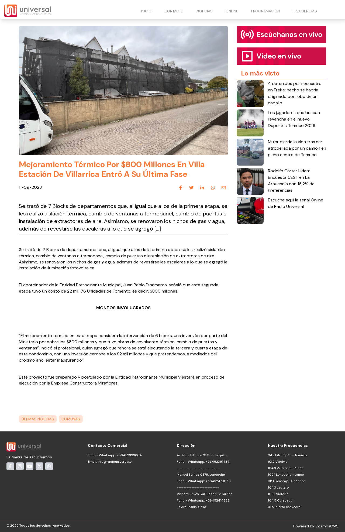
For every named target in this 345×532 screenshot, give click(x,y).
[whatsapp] (213, 187)
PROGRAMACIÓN (265, 11)
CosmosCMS (327, 526)
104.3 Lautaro (278, 487)
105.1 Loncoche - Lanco (286, 474)
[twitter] (191, 187)
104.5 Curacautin (281, 500)
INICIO (146, 11)
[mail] (223, 187)
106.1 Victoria (278, 494)
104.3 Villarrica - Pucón (285, 468)
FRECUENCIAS (305, 11)
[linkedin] (202, 187)
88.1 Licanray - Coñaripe (287, 481)
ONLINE (232, 11)
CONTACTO (174, 11)
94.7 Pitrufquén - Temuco (287, 455)
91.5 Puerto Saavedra (284, 507)
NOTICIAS (204, 11)
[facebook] (180, 187)
